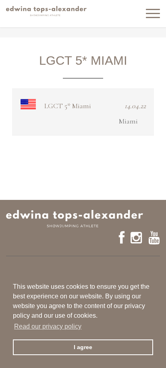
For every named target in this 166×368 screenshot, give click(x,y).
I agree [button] (83, 347)
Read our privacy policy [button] (47, 326)
